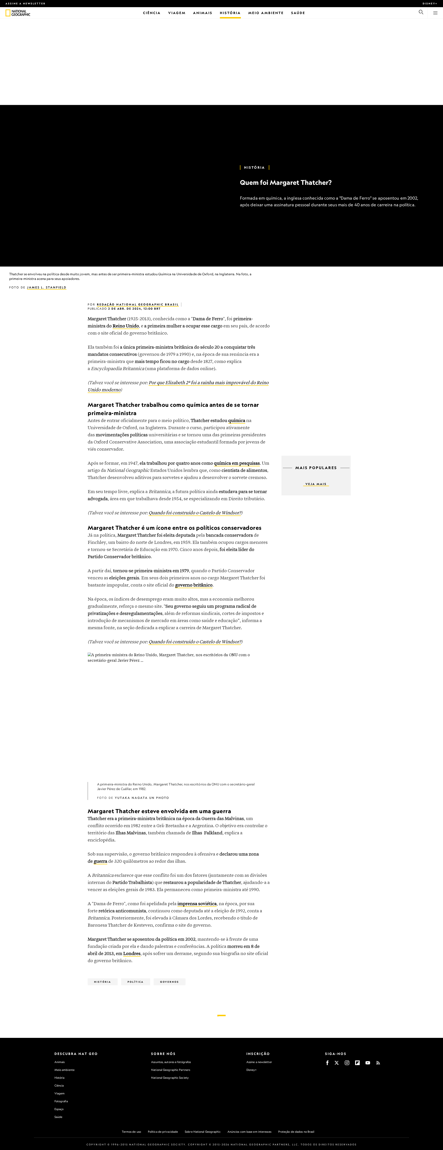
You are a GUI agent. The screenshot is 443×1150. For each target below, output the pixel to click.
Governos (169, 981)
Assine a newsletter (26, 3)
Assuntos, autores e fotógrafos (171, 1062)
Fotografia (61, 1101)
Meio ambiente (64, 1070)
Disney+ (430, 3)
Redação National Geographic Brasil (138, 304)
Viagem (59, 1093)
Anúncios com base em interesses (249, 1131)
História (254, 167)
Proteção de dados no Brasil (296, 1131)
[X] (336, 1064)
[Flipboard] (357, 1064)
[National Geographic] (8, 12)
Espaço (59, 1109)
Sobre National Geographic (203, 1131)
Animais (59, 1062)
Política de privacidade (163, 1131)
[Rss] (378, 1064)
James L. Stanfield (46, 287)
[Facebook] (327, 1064)
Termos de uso (131, 1131)
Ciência (59, 1085)
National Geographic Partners (170, 1070)
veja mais (316, 484)
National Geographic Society (170, 1077)
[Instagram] (347, 1064)
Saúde (58, 1117)
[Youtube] (367, 1064)
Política (136, 981)
